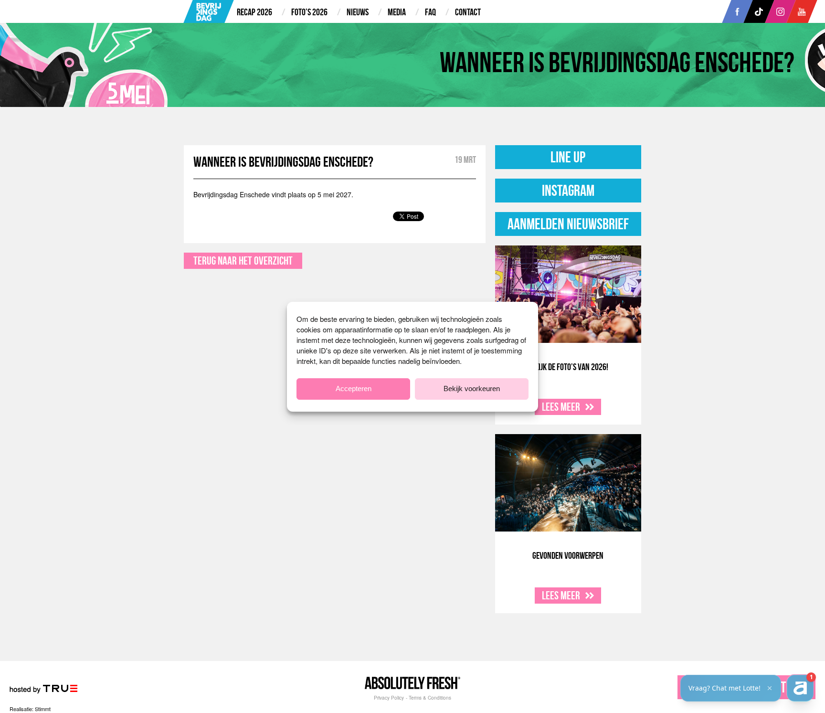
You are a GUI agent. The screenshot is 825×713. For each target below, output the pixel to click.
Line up (567, 157)
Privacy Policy (389, 697)
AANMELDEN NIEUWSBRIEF (568, 223)
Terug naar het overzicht (243, 261)
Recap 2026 (254, 12)
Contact (468, 12)
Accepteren (353, 388)
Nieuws (358, 12)
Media (397, 12)
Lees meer (562, 407)
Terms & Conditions (430, 697)
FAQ (430, 12)
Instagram (568, 190)
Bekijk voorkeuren (472, 388)
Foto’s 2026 (309, 12)
